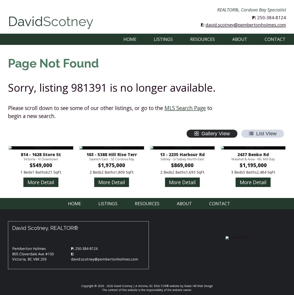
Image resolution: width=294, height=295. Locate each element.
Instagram (75, 239)
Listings (163, 39)
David (50, 21)
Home (129, 39)
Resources (202, 39)
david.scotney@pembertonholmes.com (246, 25)
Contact (275, 39)
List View (266, 133)
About (239, 39)
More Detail (41, 182)
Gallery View (215, 133)
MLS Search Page (185, 108)
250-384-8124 (271, 17)
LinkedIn (85, 239)
